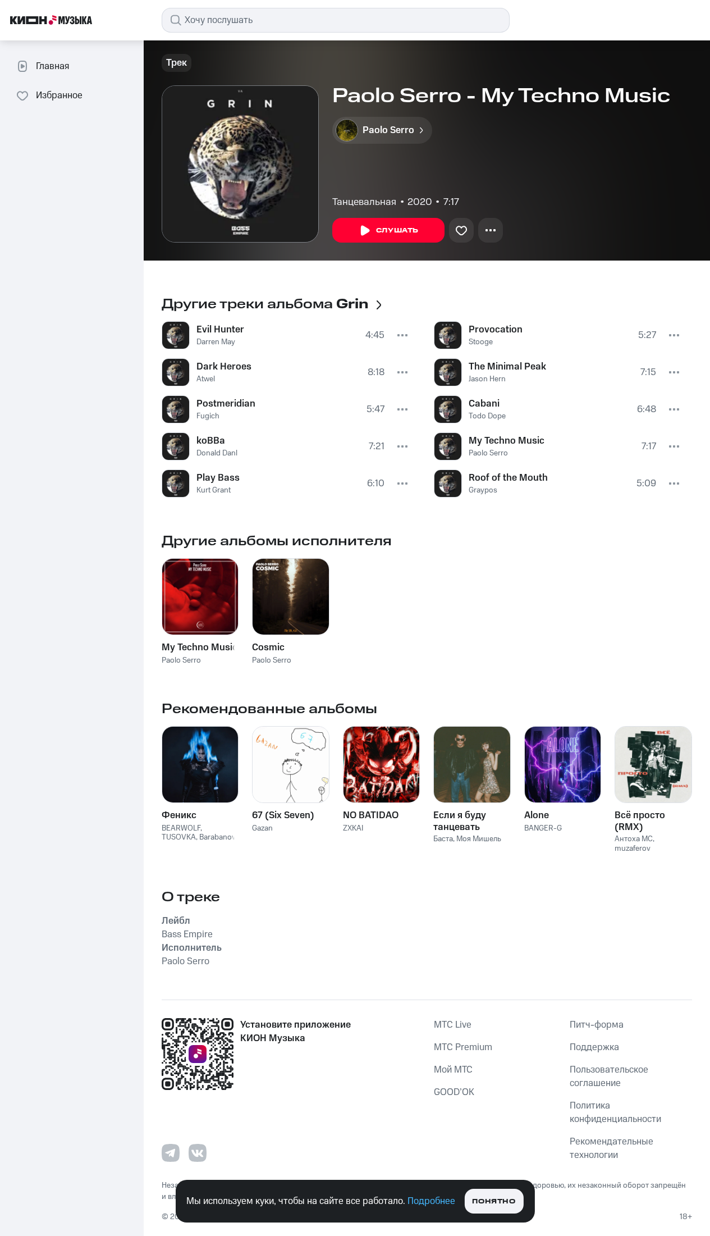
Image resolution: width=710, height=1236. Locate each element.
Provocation (496, 329)
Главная (52, 66)
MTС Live (452, 1025)
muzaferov (633, 848)
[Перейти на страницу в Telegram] (171, 1153)
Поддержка (594, 1047)
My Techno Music (506, 441)
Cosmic (268, 647)
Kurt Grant (213, 490)
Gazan (262, 828)
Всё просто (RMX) (640, 821)
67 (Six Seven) (283, 815)
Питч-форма (597, 1025)
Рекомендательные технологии (611, 1148)
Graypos (483, 490)
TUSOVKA (179, 837)
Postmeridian (225, 404)
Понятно (493, 1201)
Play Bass (218, 478)
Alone (536, 815)
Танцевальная (364, 202)
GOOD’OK (454, 1092)
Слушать (397, 230)
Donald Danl (216, 453)
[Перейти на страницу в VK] (198, 1153)
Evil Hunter (220, 329)
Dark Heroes (223, 366)
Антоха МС (634, 839)
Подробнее (431, 1201)
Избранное (59, 95)
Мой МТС (453, 1070)
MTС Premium (463, 1047)
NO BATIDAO (370, 815)
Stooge (481, 342)
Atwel (205, 379)
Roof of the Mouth (508, 478)
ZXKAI (353, 828)
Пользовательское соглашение (609, 1076)
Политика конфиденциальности (615, 1112)
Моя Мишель (478, 839)
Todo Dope (487, 416)
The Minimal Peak (507, 366)
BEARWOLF (181, 828)
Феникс (179, 815)
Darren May (215, 342)
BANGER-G (543, 828)
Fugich (207, 416)
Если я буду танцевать (459, 821)
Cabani (484, 404)
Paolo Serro (488, 453)
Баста (443, 839)
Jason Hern (487, 379)
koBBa (210, 441)
